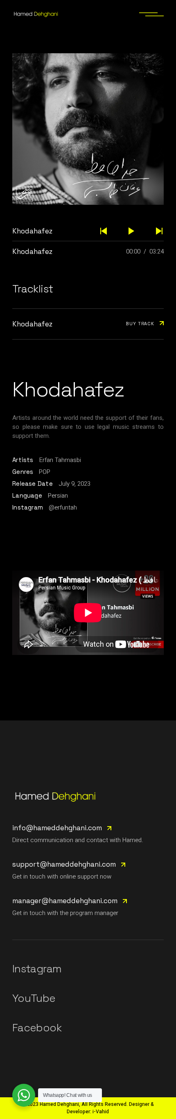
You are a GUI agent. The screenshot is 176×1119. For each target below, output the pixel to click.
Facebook (36, 1028)
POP (44, 471)
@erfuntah (63, 507)
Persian (58, 495)
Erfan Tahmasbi (60, 459)
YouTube (33, 998)
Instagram (36, 969)
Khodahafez (32, 251)
